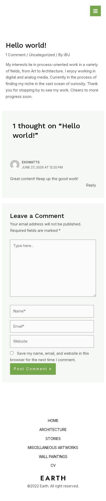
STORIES (53, 439)
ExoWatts (31, 162)
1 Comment (15, 55)
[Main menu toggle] (95, 11)
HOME (53, 421)
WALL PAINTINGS (53, 457)
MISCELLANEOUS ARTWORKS (53, 448)
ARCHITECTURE (53, 430)
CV (53, 465)
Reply (91, 185)
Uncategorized (42, 55)
